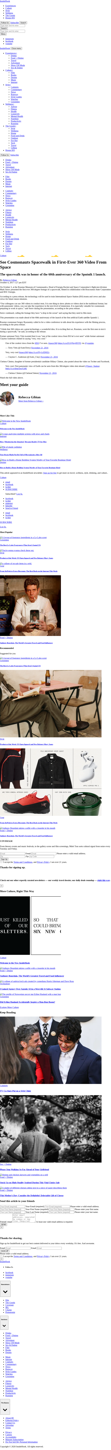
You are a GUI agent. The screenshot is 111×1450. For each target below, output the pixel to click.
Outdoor (14, 138)
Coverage (9, 1305)
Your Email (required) (34, 1206)
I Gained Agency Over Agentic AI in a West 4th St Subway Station (30, 989)
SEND (3, 1225)
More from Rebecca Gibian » (30, 401)
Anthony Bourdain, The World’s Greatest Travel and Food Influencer (26, 643)
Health (14, 111)
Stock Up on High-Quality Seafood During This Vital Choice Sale (30, 1182)
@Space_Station (92, 366)
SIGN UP (4, 1251)
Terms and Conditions (23, 862)
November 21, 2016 (39, 348)
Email (28, 853)
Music (13, 80)
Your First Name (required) (37, 1209)
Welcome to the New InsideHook (12, 429)
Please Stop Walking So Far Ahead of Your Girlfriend (24, 1169)
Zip (27, 856)
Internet (14, 82)
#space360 (52, 343)
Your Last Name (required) (36, 1212)
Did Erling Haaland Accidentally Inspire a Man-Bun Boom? (27, 1002)
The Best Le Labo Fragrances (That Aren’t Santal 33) (20, 545)
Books (13, 75)
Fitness (14, 109)
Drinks (14, 55)
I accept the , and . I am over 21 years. (35, 862)
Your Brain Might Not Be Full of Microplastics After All (21, 455)
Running (14, 123)
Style (7, 10)
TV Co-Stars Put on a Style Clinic (15, 1091)
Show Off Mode (18, 65)
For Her (14, 140)
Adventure (15, 63)
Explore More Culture (9, 1007)
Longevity (15, 114)
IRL (7, 1307)
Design (14, 77)
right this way (103, 880)
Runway (14, 94)
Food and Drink (18, 136)
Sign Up (4, 859)
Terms (8, 1428)
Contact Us (10, 1423)
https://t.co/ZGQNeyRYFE (69, 343)
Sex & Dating (17, 68)
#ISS (37, 343)
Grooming (15, 102)
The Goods (10, 15)
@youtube (89, 343)
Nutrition (15, 119)
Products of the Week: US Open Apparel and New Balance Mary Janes (26, 558)
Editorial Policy (12, 1420)
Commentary (16, 89)
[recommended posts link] (30, 955)
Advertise (9, 1425)
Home (13, 133)
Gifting (14, 148)
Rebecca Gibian (10, 280)
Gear (2, 566)
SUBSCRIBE (11, 489)
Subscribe (14, 22)
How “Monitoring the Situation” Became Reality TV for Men (23, 442)
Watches (14, 99)
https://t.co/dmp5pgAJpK (16, 368)
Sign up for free (50, 473)
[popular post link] (23, 537)
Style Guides (16, 97)
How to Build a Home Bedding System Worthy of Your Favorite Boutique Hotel (30, 468)
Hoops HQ (10, 18)
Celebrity (15, 87)
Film (13, 72)
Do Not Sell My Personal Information (21, 1442)
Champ (8, 1310)
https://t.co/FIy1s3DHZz (39, 352)
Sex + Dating (5, 1164)
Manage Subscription (14, 1439)
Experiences (10, 6)
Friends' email (6, 1222)
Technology (5, 984)
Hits (7, 1300)
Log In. (19, 494)
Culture (8, 8)
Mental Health (17, 116)
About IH (9, 1418)
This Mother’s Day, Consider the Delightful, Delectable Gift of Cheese (31, 1195)
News (13, 92)
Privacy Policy (43, 862)
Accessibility (10, 1437)
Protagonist (10, 1312)
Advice (14, 106)
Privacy (8, 1432)
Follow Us (5, 23)
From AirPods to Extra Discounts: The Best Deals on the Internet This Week (28, 571)
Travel (13, 60)
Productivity (16, 121)
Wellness (9, 13)
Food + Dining (17, 58)
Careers (8, 1435)
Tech (13, 143)
